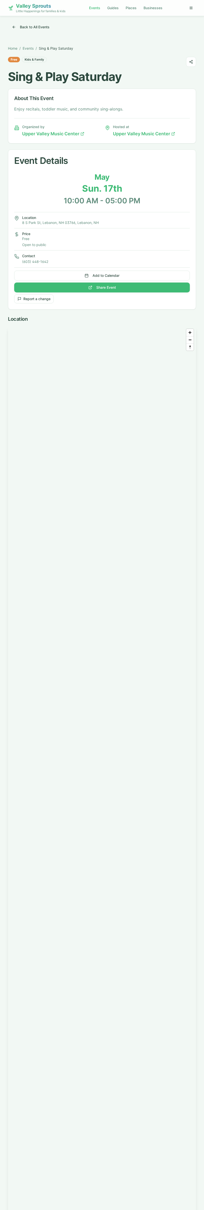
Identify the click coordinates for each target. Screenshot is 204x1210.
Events (94, 8)
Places (131, 8)
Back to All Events (35, 27)
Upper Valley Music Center (50, 133)
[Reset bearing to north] (190, 347)
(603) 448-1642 (35, 261)
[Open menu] (191, 8)
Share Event (106, 287)
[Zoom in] (190, 332)
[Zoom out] (190, 339)
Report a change (37, 299)
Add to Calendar (106, 275)
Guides (113, 8)
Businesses (153, 8)
